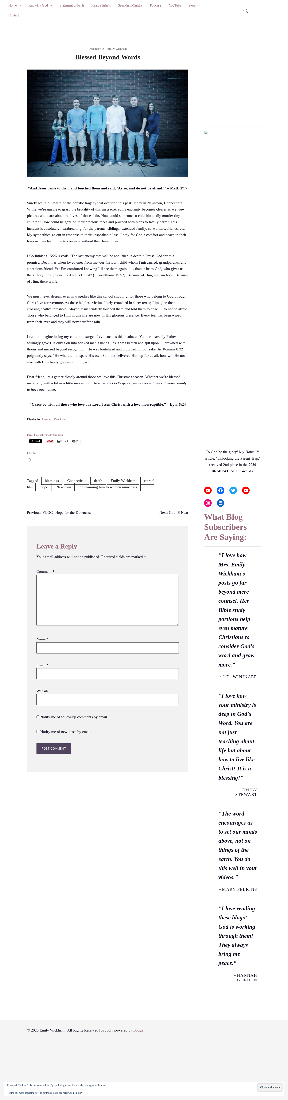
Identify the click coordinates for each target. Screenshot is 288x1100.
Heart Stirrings (101, 5)
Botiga (138, 1030)
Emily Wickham (117, 48)
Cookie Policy (75, 1092)
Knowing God (38, 5)
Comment (45, 571)
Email (42, 665)
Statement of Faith (72, 5)
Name (42, 639)
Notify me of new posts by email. (66, 732)
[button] (205, 49)
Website (42, 691)
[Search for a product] (245, 10)
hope (44, 487)
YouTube (175, 5)
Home (12, 5)
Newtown (63, 487)
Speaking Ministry (130, 5)
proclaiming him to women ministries (108, 487)
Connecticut (76, 481)
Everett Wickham (55, 419)
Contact (13, 15)
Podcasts (155, 5)
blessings (52, 481)
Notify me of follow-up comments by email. (74, 717)
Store (191, 5)
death (98, 481)
